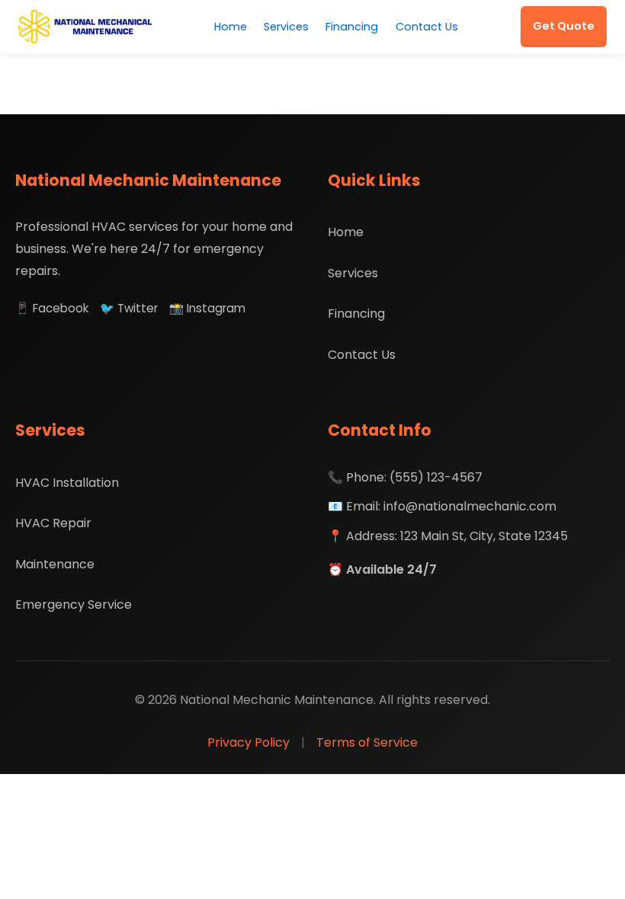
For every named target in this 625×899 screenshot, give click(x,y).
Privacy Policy (248, 742)
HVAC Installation (67, 482)
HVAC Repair (53, 523)
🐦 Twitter (129, 308)
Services (286, 26)
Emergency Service (73, 604)
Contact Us (427, 26)
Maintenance (55, 564)
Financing (351, 26)
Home (230, 26)
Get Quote (564, 26)
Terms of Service (367, 742)
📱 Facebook (51, 308)
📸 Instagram (207, 308)
